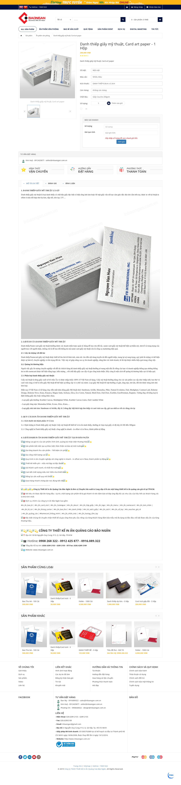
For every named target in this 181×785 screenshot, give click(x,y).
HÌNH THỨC (34, 168)
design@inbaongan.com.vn (94, 708)
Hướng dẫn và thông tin (107, 667)
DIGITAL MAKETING (138, 29)
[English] (21, 7)
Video (20, 682)
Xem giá (121, 142)
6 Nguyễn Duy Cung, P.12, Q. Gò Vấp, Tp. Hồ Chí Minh (81, 728)
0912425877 (39, 160)
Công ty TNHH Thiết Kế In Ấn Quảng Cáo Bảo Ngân (85, 769)
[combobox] (64, 19)
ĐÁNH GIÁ (52, 183)
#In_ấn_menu (112, 505)
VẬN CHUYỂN (38, 171)
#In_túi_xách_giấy (90, 509)
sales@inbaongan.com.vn (90, 700)
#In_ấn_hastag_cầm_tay (88, 513)
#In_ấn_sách (105, 509)
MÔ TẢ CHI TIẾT (32, 183)
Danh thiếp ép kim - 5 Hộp (118, 601)
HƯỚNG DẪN (84, 168)
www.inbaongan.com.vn (43, 550)
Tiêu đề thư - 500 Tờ (115, 650)
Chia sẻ (86, 109)
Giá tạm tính (90, 132)
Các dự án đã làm (62, 674)
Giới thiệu (22, 670)
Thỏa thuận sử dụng (137, 674)
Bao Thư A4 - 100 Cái (30, 601)
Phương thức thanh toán (102, 682)
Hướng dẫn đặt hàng (100, 674)
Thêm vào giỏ (117, 103)
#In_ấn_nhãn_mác (69, 513)
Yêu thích (81, 109)
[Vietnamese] (25, 7)
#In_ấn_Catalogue (58, 505)
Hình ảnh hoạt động (63, 670)
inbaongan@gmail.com (68, 724)
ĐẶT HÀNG (85, 171)
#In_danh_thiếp (75, 509)
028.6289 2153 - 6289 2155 (71, 717)
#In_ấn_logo (100, 505)
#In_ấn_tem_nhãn (144, 505)
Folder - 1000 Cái (86, 601)
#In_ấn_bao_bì (27, 505)
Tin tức (154, 29)
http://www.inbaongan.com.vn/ (72, 739)
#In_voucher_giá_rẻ (133, 509)
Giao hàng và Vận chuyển (102, 678)
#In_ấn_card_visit (42, 505)
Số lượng (88, 126)
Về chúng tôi (26, 667)
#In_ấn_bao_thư (60, 509)
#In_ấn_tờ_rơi (27, 509)
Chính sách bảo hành (138, 670)
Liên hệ (21, 685)
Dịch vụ (121, 29)
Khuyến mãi (60, 685)
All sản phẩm (27, 29)
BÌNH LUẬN (70, 183)
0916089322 (73, 700)
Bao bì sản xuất (71, 29)
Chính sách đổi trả (136, 678)
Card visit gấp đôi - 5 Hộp (145, 601)
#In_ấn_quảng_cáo (30, 513)
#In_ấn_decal (72, 505)
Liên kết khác (63, 667)
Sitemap (87, 766)
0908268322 (77, 708)
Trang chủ (77, 766)
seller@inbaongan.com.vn (56, 160)
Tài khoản (96, 670)
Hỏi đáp (95, 685)
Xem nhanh (34, 583)
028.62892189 (63, 720)
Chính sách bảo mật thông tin (141, 682)
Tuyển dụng (134, 685)
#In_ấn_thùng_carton (43, 509)
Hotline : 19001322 (100, 766)
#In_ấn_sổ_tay (117, 509)
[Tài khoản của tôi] (127, 7)
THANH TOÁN (136, 171)
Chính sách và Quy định (143, 667)
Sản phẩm (28, 36)
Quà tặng (88, 29)
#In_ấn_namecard (127, 505)
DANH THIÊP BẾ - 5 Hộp (88, 650)
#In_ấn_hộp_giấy (86, 505)
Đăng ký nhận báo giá (64, 678)
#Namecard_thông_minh (50, 513)
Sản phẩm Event (105, 29)
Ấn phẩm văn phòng (49, 29)
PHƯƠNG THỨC (134, 168)
